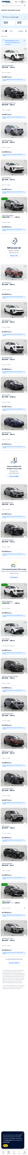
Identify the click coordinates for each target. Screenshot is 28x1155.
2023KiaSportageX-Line (9, 103)
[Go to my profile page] (24, 1)
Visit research (14, 577)
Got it (5, 1145)
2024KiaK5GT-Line (7, 938)
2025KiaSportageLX (7, 215)
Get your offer (14, 256)
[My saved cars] (19, 1)
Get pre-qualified (14, 476)
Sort (11, 31)
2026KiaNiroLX (6, 901)
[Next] (25, 55)
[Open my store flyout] (16, 1)
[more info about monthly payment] (11, 77)
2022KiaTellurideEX (7, 65)
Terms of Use (6, 1142)
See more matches (14, 963)
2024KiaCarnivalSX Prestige (10, 676)
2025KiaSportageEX (8, 540)
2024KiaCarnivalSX (7, 751)
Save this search (9, 40)
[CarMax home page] (6, 2)
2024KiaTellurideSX (7, 713)
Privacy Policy (8, 1140)
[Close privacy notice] (22, 1133)
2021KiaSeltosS (6, 282)
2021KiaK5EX (6, 395)
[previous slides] (22, 17)
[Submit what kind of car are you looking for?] (24, 5)
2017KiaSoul (5, 638)
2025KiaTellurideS (7, 357)
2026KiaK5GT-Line (7, 502)
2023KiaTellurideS (7, 140)
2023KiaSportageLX (7, 788)
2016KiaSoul (5, 826)
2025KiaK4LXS (6, 178)
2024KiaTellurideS (7, 863)
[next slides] (24, 17)
